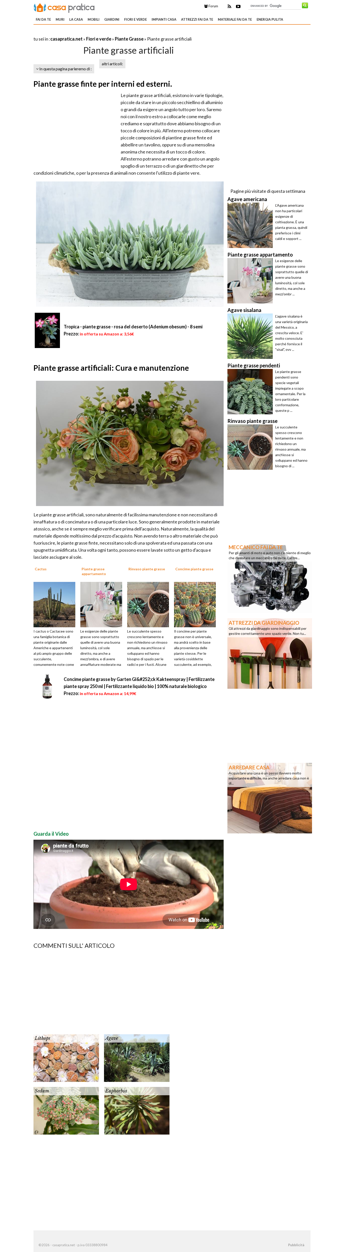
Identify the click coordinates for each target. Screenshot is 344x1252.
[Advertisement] (92, 33)
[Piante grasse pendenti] (251, 391)
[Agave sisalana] (251, 336)
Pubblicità (296, 1245)
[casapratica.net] (64, 7)
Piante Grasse (129, 39)
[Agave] (136, 1057)
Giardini (111, 19)
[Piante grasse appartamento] (103, 604)
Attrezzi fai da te (197, 19)
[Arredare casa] (269, 797)
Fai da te (43, 19)
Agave (111, 1038)
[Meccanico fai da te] (269, 577)
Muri (60, 19)
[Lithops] (66, 1057)
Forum (213, 6)
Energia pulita (270, 19)
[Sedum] (66, 1110)
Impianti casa (164, 19)
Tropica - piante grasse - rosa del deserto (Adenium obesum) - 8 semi (133, 326)
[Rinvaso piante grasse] (150, 604)
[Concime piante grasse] (196, 604)
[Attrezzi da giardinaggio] (269, 653)
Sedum (42, 1091)
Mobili (93, 19)
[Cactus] (56, 604)
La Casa (76, 19)
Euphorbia (116, 1091)
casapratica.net (66, 39)
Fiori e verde (135, 19)
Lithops (42, 1038)
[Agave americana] (251, 225)
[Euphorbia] (136, 1110)
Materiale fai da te (235, 19)
